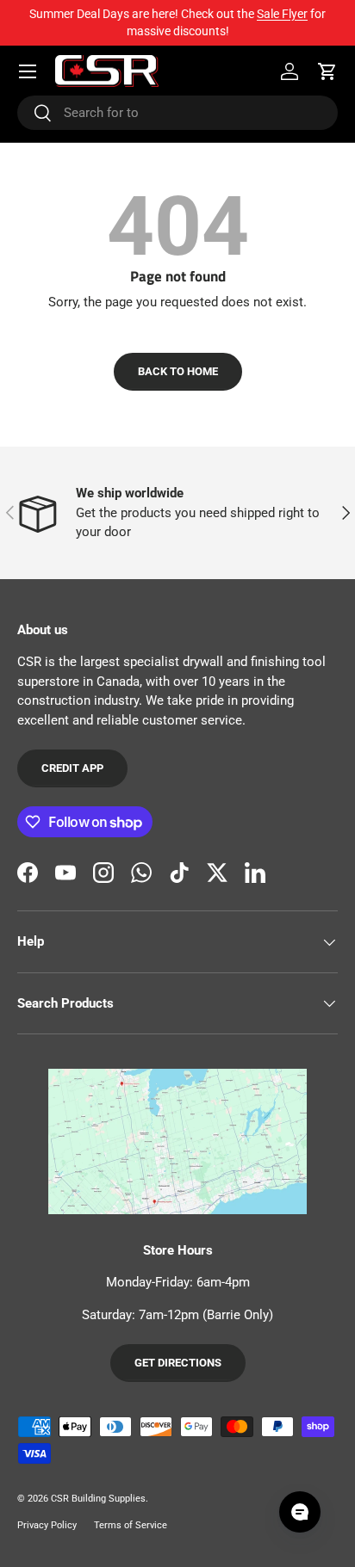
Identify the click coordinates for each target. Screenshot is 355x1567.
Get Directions (177, 1362)
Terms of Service (130, 1525)
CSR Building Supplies (98, 1498)
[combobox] (177, 113)
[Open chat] (300, 1512)
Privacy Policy (47, 1525)
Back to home (178, 371)
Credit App (72, 768)
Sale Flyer (282, 14)
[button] (327, 71)
